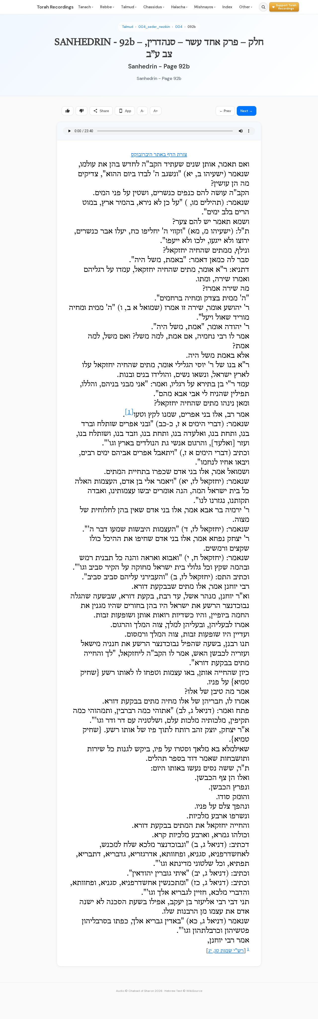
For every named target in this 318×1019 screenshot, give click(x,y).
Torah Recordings (55, 7)
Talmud (128, 6)
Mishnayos (204, 6)
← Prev (225, 111)
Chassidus (153, 6)
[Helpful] (68, 110)
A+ (156, 111)
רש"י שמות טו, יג (226, 951)
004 (178, 27)
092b (192, 27)
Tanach (85, 6)
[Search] (263, 6)
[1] (129, 412)
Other (245, 6)
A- (142, 111)
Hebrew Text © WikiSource (183, 991)
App (128, 111)
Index (227, 6)
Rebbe (107, 6)
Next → (246, 111)
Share (104, 111)
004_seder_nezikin (154, 27)
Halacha (179, 6)
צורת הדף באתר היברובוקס (159, 155)
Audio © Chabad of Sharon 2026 (139, 991)
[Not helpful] (81, 110)
